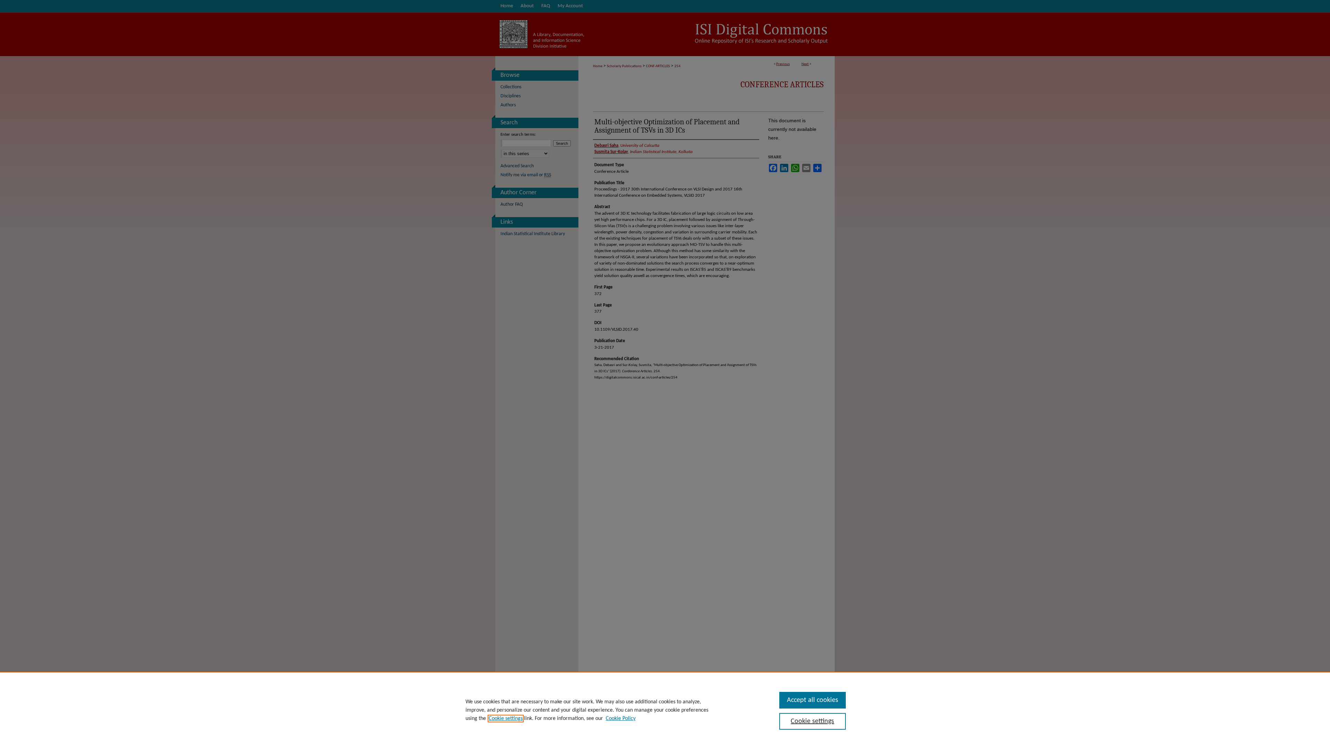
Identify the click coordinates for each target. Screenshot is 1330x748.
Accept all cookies (812, 700)
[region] (665, 710)
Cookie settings (506, 718)
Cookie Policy (621, 718)
